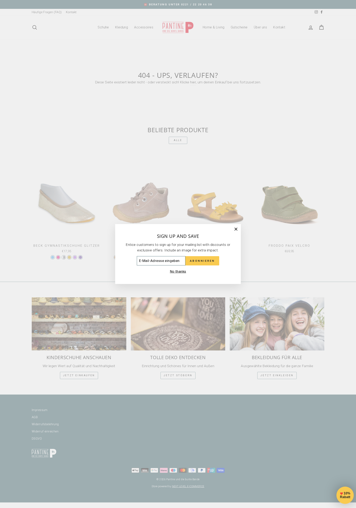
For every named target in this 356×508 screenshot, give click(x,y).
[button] (345, 495)
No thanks (178, 271)
